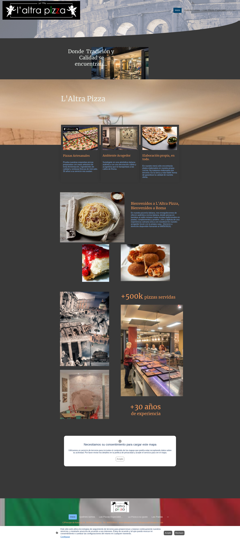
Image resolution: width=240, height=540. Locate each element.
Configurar (65, 537)
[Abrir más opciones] (233, 10)
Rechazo (179, 533)
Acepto (120, 459)
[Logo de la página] (41, 10)
